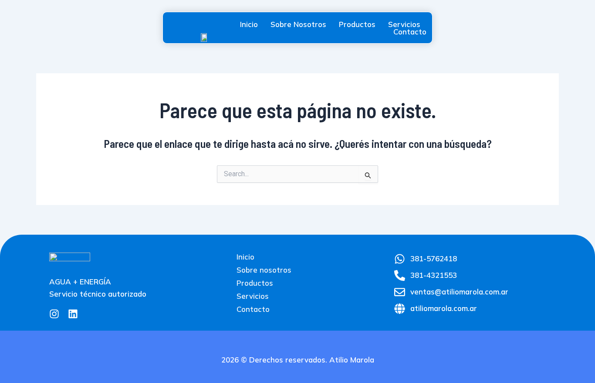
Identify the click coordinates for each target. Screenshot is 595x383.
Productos (357, 24)
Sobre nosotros (298, 24)
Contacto (409, 31)
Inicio (249, 24)
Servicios (404, 24)
